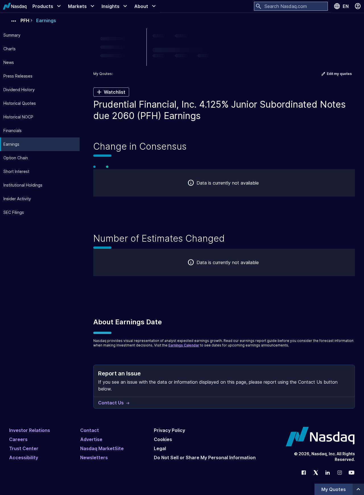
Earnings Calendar (183, 345)
